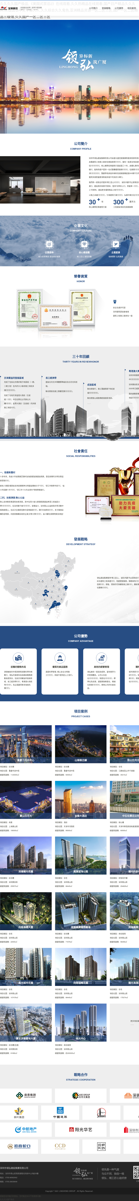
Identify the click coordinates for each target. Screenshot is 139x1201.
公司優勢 (119, 8)
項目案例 (131, 8)
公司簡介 (93, 8)
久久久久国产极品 (7, 1199)
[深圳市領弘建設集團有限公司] (21, 8)
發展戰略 (106, 8)
